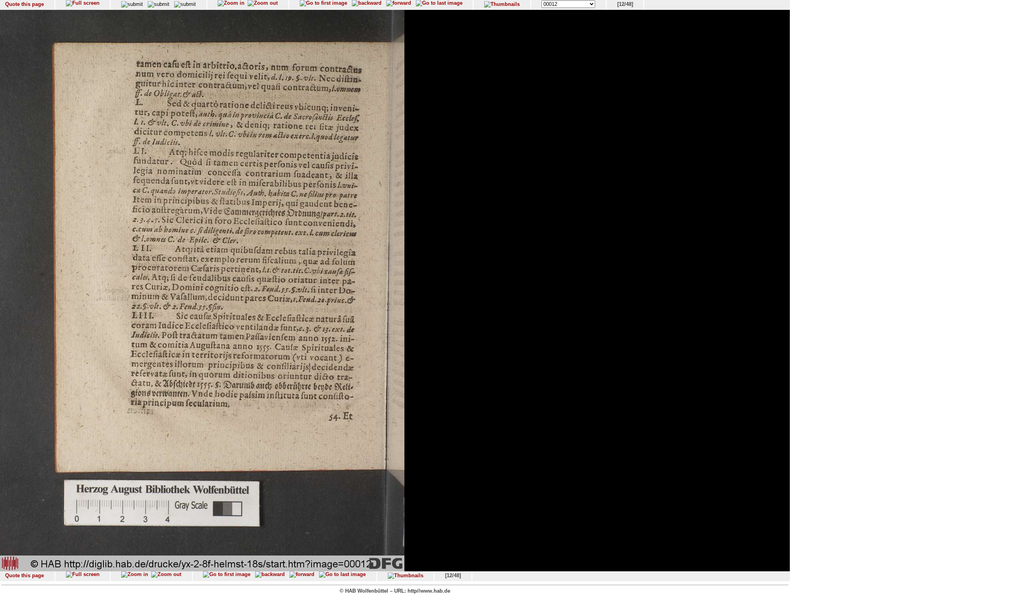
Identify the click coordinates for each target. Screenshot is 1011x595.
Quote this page (24, 4)
